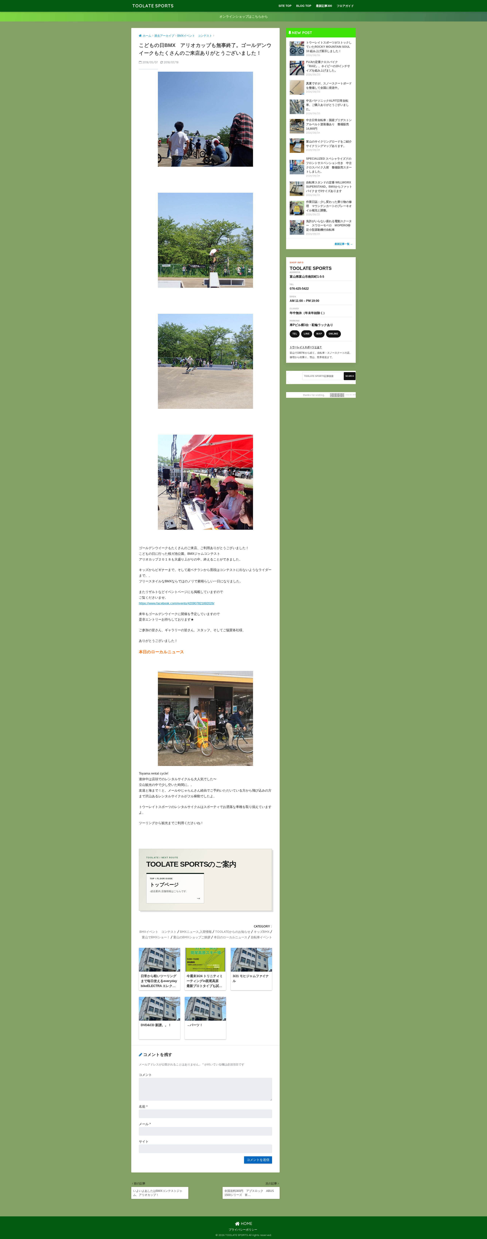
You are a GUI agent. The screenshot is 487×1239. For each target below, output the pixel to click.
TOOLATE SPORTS (153, 6)
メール (145, 1124)
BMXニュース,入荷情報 (196, 932)
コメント (145, 1075)
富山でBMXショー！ (156, 937)
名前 (143, 1106)
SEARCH (349, 376)
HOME (246, 1223)
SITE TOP (285, 5)
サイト (144, 1141)
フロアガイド (345, 5)
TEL (294, 333)
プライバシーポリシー (243, 1229)
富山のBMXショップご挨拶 (191, 937)
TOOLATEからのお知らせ (232, 932)
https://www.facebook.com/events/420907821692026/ (176, 603)
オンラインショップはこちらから (243, 16)
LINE (307, 333)
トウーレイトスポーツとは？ (306, 347)
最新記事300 (324, 5)
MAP (319, 333)
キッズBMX (262, 932)
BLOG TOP (303, 5)
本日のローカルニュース (230, 937)
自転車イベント (261, 937)
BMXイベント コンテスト (158, 932)
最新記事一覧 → (344, 244)
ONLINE (333, 333)
